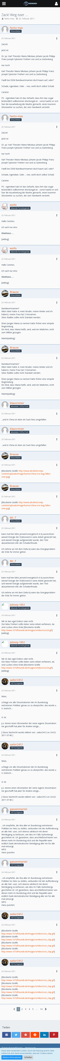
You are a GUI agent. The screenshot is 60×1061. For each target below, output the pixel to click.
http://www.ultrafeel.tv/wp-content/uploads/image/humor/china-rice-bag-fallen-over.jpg (26, 473)
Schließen (28, 1057)
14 (41, 1009)
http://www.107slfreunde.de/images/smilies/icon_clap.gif (27, 933)
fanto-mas (9, 18)
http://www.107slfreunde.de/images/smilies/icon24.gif (26, 630)
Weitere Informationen (12, 1057)
